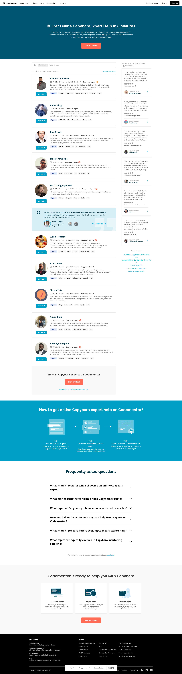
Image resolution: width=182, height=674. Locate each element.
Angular (61, 93)
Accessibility (69, 358)
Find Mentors (83, 650)
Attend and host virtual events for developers (44, 649)
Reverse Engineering (82, 93)
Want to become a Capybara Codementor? (74, 389)
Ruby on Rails (76, 120)
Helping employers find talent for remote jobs (45, 659)
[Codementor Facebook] (142, 670)
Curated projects (136, 265)
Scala (76, 305)
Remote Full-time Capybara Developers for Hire (136, 261)
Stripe (77, 358)
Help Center (134, 670)
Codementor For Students (107, 650)
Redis (83, 198)
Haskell (85, 278)
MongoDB (82, 173)
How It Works (83, 646)
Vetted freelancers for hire (136, 268)
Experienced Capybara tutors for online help (136, 256)
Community (103, 643)
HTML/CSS (62, 120)
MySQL (82, 305)
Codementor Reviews (126, 653)
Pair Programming (125, 643)
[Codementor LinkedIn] (151, 670)
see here (110, 555)
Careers (124, 670)
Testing (75, 251)
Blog (100, 646)
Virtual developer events (136, 271)
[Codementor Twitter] (146, 670)
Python (61, 147)
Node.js (61, 358)
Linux (68, 251)
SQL (68, 120)
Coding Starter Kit (125, 650)
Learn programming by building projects (43, 654)
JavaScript (82, 147)
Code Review (103, 656)
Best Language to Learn (127, 656)
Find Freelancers (84, 653)
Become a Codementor (87, 643)
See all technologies (109, 71)
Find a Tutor (83, 656)
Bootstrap (85, 358)
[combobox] (81, 65)
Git (76, 173)
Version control (84, 251)
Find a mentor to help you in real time (42, 644)
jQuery (85, 120)
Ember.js (92, 93)
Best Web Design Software (128, 646)
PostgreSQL (69, 93)
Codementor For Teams (107, 653)
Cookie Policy (98, 668)
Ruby (60, 173)
